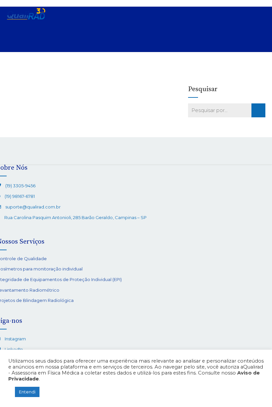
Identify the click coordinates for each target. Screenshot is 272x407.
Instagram (15, 338)
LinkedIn (14, 349)
